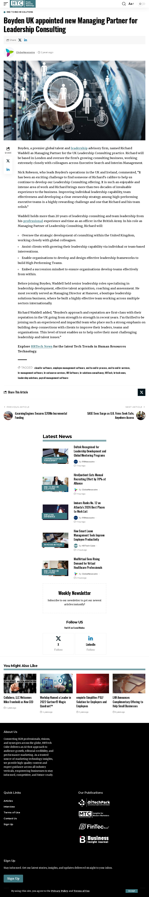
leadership (79, 148)
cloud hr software (43, 368)
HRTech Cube (88, 545)
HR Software (72, 373)
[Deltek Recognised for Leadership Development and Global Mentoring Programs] (55, 456)
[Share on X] (20, 40)
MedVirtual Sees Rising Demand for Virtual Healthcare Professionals (88, 563)
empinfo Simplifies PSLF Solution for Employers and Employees (91, 701)
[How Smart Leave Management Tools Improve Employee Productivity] (55, 540)
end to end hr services (119, 368)
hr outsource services (54, 373)
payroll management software (53, 378)
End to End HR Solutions (20, 12)
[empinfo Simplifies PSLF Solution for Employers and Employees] (92, 683)
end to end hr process (96, 368)
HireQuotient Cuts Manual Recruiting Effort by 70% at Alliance (90, 479)
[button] (132, 891)
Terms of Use (81, 890)
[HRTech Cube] (23, 4)
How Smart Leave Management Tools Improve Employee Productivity (89, 535)
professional (33, 221)
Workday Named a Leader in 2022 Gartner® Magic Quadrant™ (55, 701)
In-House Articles (53, 545)
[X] (58, 644)
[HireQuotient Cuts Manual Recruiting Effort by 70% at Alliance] (55, 484)
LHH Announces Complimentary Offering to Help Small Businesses (128, 701)
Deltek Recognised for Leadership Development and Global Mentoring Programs (90, 451)
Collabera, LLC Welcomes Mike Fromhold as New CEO (18, 699)
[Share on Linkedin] (25, 40)
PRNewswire (88, 461)
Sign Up (13, 878)
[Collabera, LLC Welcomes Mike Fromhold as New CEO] (20, 683)
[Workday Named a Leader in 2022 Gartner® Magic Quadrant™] (56, 683)
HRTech (108, 373)
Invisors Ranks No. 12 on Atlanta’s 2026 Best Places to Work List (89, 507)
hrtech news (120, 373)
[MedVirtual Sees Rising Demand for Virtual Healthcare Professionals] (55, 568)
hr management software (30, 373)
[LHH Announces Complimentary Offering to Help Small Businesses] (129, 683)
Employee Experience (49, 516)
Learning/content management (53, 460)
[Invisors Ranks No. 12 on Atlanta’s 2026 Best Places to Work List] (55, 512)
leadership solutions (28, 378)
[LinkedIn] (90, 644)
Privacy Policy (59, 890)
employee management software (69, 368)
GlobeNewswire (25, 52)
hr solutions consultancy (92, 373)
